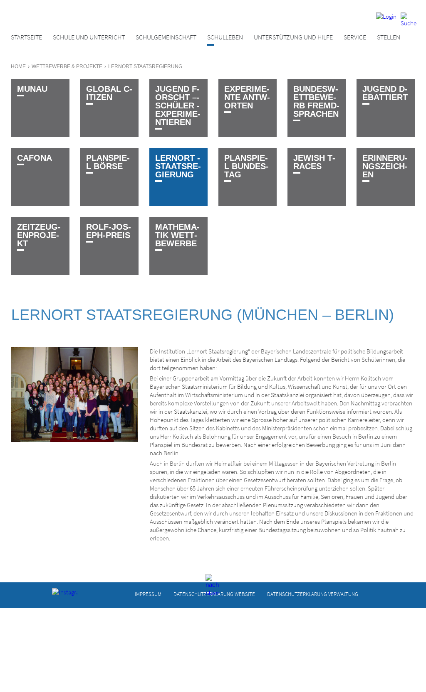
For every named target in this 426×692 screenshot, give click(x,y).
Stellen (388, 37)
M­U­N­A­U (32, 88)
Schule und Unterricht (89, 37)
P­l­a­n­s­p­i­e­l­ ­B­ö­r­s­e (108, 162)
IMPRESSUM (148, 594)
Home (18, 66)
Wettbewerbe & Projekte (67, 66)
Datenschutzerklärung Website (214, 594)
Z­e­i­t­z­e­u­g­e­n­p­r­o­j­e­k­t (39, 235)
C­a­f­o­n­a (34, 157)
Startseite (26, 37)
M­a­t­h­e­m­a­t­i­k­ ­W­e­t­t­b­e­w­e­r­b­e (177, 235)
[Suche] (408, 19)
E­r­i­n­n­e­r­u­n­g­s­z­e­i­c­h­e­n (385, 166)
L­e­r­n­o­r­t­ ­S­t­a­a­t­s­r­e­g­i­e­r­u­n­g (178, 166)
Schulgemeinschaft (166, 37)
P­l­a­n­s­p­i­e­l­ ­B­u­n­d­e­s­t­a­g (246, 166)
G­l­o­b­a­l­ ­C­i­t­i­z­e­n (109, 93)
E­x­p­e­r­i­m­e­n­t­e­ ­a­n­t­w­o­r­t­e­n (247, 97)
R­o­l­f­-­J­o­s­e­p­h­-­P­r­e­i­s (108, 231)
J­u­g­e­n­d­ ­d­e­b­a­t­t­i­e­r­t (385, 93)
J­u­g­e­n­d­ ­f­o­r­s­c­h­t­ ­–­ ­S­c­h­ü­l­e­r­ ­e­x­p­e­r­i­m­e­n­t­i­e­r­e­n (178, 105)
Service (355, 37)
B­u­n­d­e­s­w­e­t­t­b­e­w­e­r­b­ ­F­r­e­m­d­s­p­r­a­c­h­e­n (316, 101)
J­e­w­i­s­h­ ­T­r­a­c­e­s (314, 162)
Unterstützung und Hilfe (293, 37)
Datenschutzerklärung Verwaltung (312, 594)
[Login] (386, 19)
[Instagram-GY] (58, 594)
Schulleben (225, 37)
